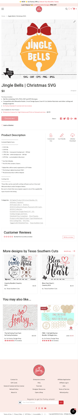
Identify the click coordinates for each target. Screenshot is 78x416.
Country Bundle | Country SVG (13, 284)
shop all (67, 251)
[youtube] (45, 408)
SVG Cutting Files (15, 220)
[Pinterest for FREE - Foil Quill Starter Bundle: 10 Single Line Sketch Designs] (59, 326)
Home (3, 16)
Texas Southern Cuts (36, 223)
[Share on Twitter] (64, 118)
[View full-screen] (74, 21)
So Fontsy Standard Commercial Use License (17, 106)
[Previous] (5, 49)
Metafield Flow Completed (18, 216)
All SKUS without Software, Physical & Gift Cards (26, 207)
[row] (39, 274)
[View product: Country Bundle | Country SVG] (20, 267)
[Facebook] (36, 408)
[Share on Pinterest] (68, 118)
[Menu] (10, 9)
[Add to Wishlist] (36, 255)
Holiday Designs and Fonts (18, 214)
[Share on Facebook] (61, 118)
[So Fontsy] (39, 9)
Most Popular (33, 216)
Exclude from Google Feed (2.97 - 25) (22, 211)
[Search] (66, 9)
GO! (61, 402)
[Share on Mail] (75, 118)
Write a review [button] (68, 237)
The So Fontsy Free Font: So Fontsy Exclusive (12, 334)
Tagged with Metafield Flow (19, 223)
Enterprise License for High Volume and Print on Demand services (24, 112)
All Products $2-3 (15, 204)
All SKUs (26, 204)
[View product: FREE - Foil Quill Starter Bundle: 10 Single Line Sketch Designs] (58, 317)
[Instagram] (39, 408)
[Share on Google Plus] (71, 118)
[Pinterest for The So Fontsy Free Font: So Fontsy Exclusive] (21, 326)
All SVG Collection (16, 209)
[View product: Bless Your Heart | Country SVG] (58, 267)
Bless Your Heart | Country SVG (48, 284)
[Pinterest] (42, 408)
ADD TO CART (30, 277)
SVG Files (26, 220)
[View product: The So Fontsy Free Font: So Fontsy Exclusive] (20, 317)
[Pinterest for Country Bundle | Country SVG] (21, 277)
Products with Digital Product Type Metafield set (26, 218)
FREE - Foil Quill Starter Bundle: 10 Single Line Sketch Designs (50, 334)
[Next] (73, 49)
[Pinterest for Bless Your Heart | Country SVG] (59, 277)
